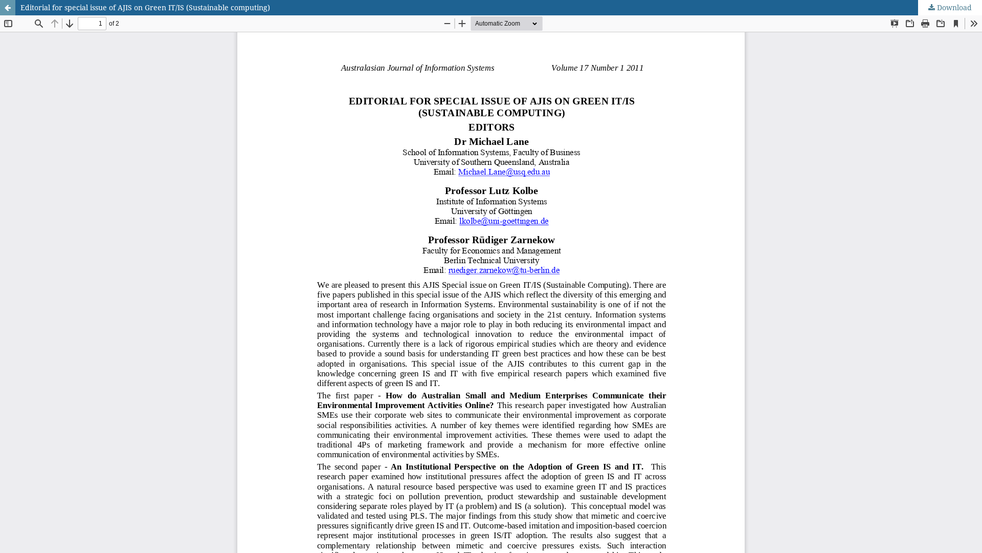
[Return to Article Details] (7, 7)
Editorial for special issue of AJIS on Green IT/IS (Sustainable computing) (145, 7)
